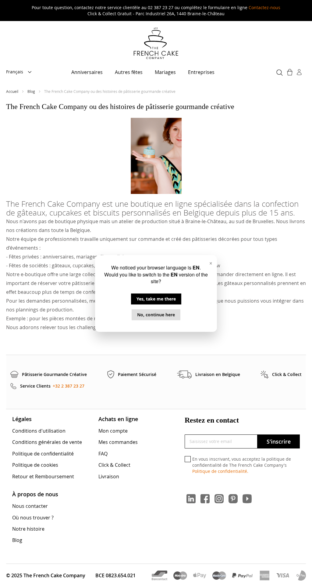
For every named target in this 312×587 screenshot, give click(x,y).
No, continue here (156, 315)
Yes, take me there (156, 299)
